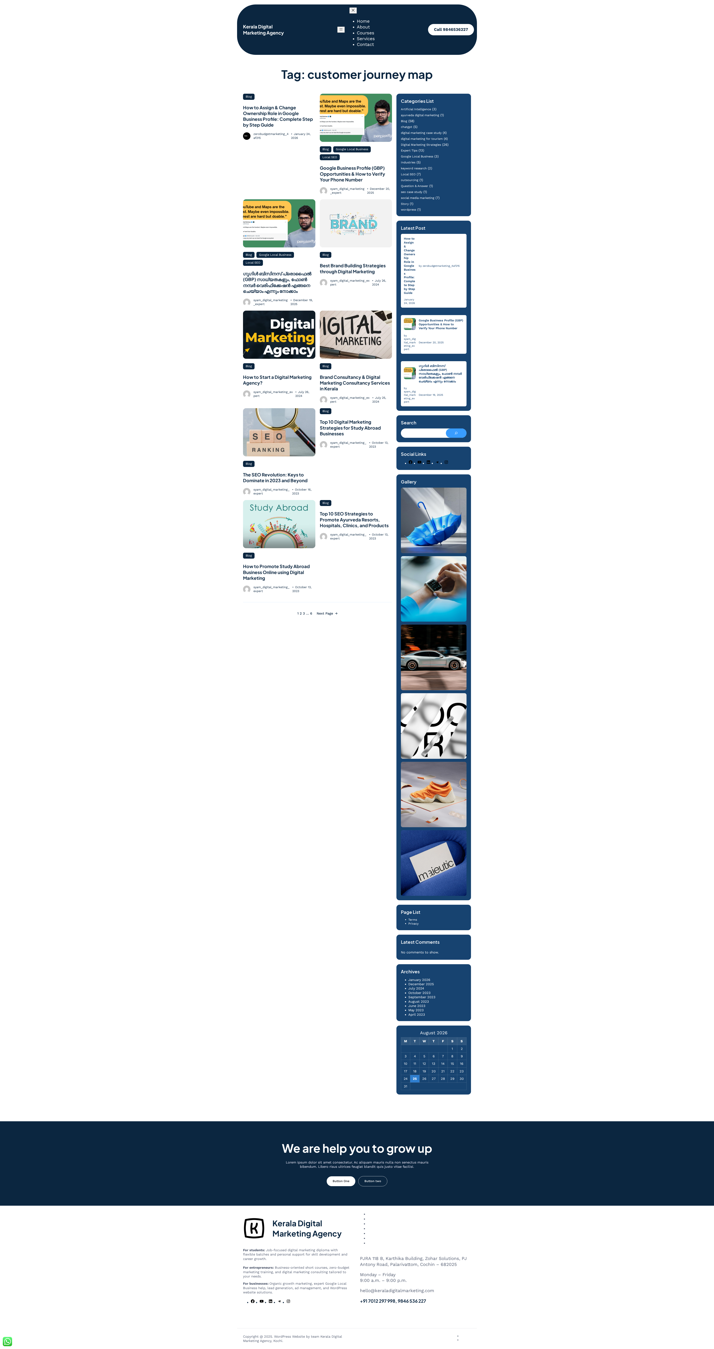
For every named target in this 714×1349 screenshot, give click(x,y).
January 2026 (419, 980)
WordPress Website (289, 1336)
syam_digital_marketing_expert (347, 190)
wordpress (408, 209)
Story (405, 204)
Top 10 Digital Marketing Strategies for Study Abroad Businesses (350, 427)
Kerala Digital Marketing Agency (263, 30)
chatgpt (406, 127)
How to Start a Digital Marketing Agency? (277, 380)
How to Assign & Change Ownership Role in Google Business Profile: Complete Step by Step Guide (278, 116)
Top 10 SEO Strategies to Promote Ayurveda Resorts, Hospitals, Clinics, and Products (354, 519)
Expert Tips (409, 150)
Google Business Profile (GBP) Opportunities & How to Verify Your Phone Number (352, 173)
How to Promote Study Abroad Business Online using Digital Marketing (276, 572)
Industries (408, 162)
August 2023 (418, 1001)
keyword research (414, 168)
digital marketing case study (421, 133)
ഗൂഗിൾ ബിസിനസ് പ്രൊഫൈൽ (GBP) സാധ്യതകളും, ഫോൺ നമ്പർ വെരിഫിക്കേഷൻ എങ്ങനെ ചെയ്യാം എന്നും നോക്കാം (277, 282)
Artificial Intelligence (416, 109)
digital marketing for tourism (422, 139)
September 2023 (421, 997)
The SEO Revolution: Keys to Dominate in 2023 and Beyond (275, 477)
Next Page (327, 613)
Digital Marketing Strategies (421, 144)
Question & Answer (414, 186)
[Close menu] (353, 10)
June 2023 (416, 1006)
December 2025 (421, 984)
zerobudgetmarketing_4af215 (271, 136)
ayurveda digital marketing (420, 115)
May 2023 (416, 1010)
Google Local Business (352, 149)
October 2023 (419, 993)
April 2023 (416, 1014)
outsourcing (409, 180)
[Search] (456, 433)
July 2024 (416, 988)
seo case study (411, 192)
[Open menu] (341, 30)
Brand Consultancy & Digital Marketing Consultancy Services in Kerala (355, 382)
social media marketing (417, 198)
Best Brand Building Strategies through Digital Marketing (353, 268)
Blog (249, 96)
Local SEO (329, 157)
